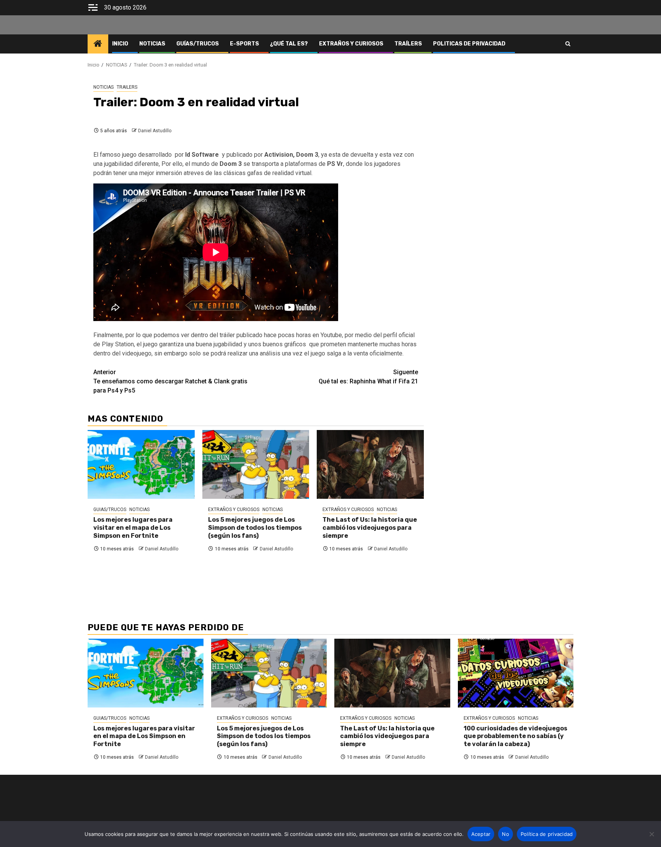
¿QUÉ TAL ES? (289, 44)
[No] (651, 834)
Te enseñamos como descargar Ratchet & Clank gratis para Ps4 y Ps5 (170, 381)
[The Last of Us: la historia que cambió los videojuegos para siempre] (370, 464)
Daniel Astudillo (154, 130)
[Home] (98, 44)
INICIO (120, 44)
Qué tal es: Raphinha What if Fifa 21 (368, 376)
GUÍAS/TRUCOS (197, 44)
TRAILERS (127, 87)
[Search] (568, 44)
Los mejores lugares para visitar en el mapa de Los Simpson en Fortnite (133, 527)
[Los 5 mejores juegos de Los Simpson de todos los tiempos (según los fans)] (255, 464)
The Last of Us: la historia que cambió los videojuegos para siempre (369, 527)
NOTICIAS (152, 44)
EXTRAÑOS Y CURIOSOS (351, 44)
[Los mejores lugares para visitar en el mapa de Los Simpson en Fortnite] (141, 464)
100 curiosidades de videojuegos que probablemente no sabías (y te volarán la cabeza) (515, 736)
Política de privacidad (547, 834)
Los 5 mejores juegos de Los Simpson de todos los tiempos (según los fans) (255, 527)
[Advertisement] (502, 110)
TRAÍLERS (408, 44)
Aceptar (481, 834)
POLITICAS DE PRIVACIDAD (469, 44)
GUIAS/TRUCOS (109, 509)
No (505, 834)
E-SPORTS (244, 44)
